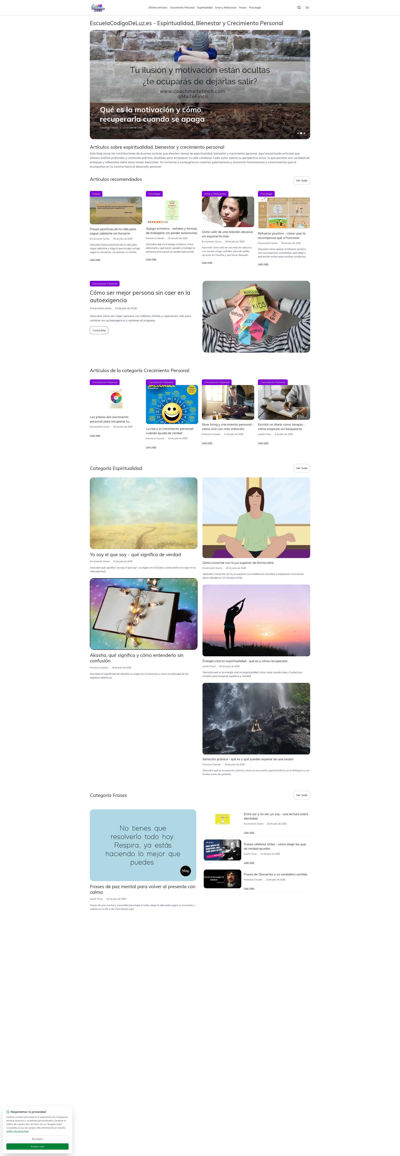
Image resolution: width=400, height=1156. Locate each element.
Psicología (255, 7)
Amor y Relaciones (226, 7)
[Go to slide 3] (304, 133)
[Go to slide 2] (301, 133)
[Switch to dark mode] (307, 7)
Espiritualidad (204, 7)
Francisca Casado (155, 238)
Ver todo (302, 180)
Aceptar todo (37, 1146)
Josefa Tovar (264, 434)
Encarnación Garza (110, 127)
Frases (243, 7)
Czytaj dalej (99, 330)
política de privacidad (17, 1131)
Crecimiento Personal (182, 7)
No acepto (37, 1138)
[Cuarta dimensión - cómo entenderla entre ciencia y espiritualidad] (200, 84)
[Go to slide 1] (298, 133)
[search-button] (299, 7)
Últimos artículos (157, 7)
